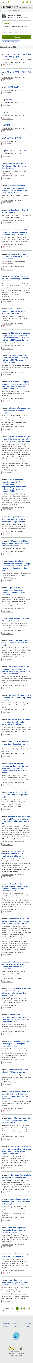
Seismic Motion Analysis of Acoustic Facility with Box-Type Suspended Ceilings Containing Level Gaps (15, 1095)
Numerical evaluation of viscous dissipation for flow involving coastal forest (14, 853)
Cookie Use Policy (27, 1325)
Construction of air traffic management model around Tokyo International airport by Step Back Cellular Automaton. (16, 670)
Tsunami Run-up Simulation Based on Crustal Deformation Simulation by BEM (16, 1120)
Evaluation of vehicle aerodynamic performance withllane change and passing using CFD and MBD (14, 189)
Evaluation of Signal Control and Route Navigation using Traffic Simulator (16, 697)
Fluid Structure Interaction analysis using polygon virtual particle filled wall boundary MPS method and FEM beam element (15, 336)
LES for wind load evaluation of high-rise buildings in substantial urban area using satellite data (16, 991)
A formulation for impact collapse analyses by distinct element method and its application (15, 965)
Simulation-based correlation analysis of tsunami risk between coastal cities (14, 1282)
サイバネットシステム (13, 138)
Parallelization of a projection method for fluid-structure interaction (13, 311)
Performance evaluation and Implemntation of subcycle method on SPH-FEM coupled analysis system (14, 358)
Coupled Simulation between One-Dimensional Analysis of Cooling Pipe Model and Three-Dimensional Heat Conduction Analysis (16, 565)
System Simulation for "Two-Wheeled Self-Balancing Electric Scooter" (13, 165)
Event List (4, 11)
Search (6, 23)
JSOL (7, 112)
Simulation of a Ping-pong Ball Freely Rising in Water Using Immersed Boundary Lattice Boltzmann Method (15, 385)
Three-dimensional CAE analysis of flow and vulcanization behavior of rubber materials (15, 232)
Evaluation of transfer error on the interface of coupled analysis (16, 410)
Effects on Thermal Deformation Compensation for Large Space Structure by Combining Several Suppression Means (14, 768)
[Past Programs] (23, 2)
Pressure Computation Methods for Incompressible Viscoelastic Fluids (13, 1229)
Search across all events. (12, 42)
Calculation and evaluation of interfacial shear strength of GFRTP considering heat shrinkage (15, 438)
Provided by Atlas (16, 1355)
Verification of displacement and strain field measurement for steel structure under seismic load (15, 1018)
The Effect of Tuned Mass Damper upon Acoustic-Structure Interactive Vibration (15, 543)
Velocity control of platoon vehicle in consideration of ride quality (15, 642)
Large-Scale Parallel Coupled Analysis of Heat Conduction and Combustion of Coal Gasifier (14, 591)
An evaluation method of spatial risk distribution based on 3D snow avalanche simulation (15, 921)
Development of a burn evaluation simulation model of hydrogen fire (14, 256)
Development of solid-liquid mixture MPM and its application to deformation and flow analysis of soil (16, 819)
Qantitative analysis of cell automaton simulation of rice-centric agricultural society (15, 721)
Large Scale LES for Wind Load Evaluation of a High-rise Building (14, 794)
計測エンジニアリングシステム (16, 151)
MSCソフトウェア (12, 87)
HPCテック (9, 100)
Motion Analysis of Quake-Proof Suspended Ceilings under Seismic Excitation (15, 1043)
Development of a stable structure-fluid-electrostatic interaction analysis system (14, 519)
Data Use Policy (16, 1325)
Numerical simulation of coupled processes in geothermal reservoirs (15, 278)
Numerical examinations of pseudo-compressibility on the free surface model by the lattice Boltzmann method (16, 1149)
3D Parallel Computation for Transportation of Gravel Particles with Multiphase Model (16, 1201)
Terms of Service (6, 1325)
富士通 (7, 125)
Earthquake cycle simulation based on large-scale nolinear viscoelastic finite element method (14, 887)
